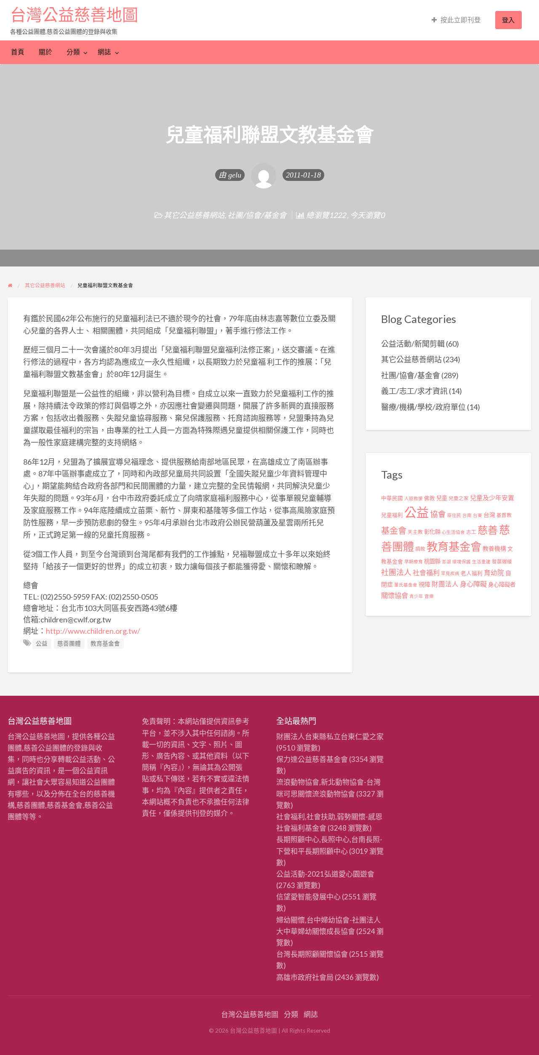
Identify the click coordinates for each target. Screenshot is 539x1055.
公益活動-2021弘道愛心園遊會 (325, 873)
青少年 (416, 596)
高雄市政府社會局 (305, 977)
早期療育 (413, 561)
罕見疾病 (450, 573)
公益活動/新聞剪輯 (413, 343)
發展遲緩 (502, 561)
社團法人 (396, 572)
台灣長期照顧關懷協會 (312, 954)
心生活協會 (453, 532)
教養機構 (494, 548)
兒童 (441, 498)
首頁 (17, 52)
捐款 (420, 549)
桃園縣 (432, 561)
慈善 (488, 530)
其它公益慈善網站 (194, 215)
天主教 (415, 532)
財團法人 (445, 584)
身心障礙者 (501, 584)
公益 (42, 643)
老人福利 (472, 573)
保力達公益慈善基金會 (312, 759)
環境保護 (461, 561)
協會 (438, 514)
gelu (234, 175)
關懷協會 (394, 595)
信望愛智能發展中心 (308, 896)
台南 (467, 515)
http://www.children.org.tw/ (93, 630)
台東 (477, 515)
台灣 (489, 514)
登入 (508, 20)
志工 (471, 532)
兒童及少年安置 (492, 497)
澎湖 (446, 561)
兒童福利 (392, 515)
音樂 (429, 596)
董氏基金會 (405, 584)
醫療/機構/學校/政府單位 (423, 407)
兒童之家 (458, 498)
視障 (424, 584)
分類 (73, 52)
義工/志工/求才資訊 (414, 391)
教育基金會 (105, 643)
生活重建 (481, 561)
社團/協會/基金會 (256, 215)
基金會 (393, 530)
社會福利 (426, 572)
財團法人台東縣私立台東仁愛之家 (330, 736)
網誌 (104, 52)
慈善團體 (69, 643)
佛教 (429, 498)
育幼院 (494, 572)
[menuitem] (456, 20)
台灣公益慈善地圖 (74, 15)
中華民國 (392, 498)
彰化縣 (432, 531)
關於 (45, 52)
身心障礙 (473, 584)
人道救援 (413, 498)
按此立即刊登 (460, 20)
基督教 (504, 515)
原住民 (454, 515)
